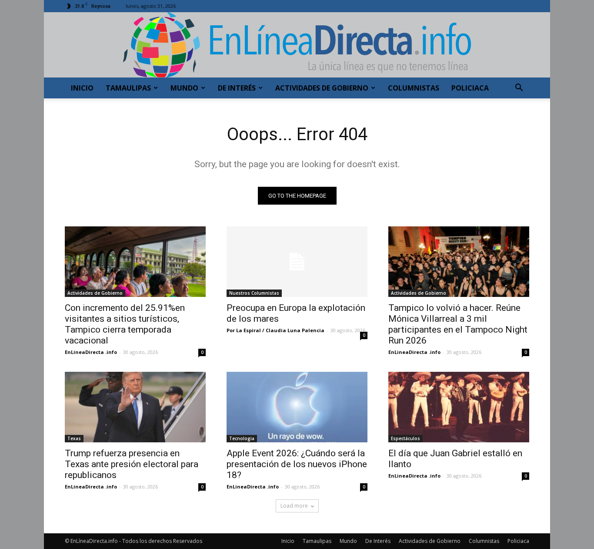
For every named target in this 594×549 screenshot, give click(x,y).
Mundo (184, 88)
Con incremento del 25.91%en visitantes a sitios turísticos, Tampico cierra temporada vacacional (125, 324)
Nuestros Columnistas (254, 293)
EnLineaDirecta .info (91, 352)
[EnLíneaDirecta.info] (297, 44)
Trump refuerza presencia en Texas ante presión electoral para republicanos (131, 464)
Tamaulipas (128, 88)
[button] (518, 88)
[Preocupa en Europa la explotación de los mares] (297, 261)
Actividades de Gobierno (321, 88)
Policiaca (470, 88)
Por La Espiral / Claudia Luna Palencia (275, 330)
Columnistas (413, 88)
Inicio (82, 88)
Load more (294, 505)
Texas (74, 438)
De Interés (237, 88)
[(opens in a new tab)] (135, 407)
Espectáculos (405, 438)
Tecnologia (241, 438)
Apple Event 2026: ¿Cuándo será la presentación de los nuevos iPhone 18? (297, 464)
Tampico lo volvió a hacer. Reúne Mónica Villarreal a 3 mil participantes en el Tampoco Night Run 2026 (457, 324)
